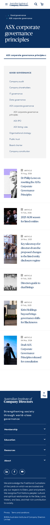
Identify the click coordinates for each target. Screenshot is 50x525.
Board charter (15, 145)
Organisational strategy (20, 133)
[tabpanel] (25, 224)
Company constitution (19, 151)
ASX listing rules (21, 127)
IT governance (15, 93)
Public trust (14, 139)
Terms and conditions (20, 512)
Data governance (17, 99)
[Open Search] (36, 4)
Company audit (16, 81)
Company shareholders (19, 87)
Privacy (7, 512)
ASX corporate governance (21, 106)
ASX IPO (17, 120)
